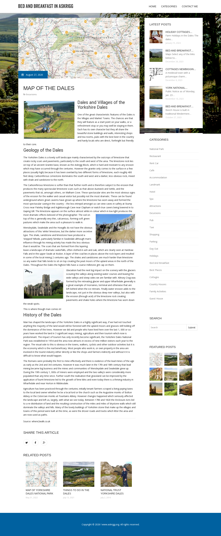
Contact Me (190, 6)
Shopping (154, 234)
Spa (151, 198)
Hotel (152, 191)
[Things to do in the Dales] (79, 474)
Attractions (155, 205)
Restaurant (155, 156)
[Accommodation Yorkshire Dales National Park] (155, 374)
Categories (169, 6)
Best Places (155, 270)
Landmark (154, 184)
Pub (151, 220)
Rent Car (154, 163)
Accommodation (158, 177)
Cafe (151, 170)
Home (152, 6)
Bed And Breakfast (159, 262)
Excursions (31, 94)
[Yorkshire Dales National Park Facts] (155, 389)
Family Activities (157, 291)
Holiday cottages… (179, 32)
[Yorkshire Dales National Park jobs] (185, 374)
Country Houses (157, 284)
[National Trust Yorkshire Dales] (117, 474)
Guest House (156, 298)
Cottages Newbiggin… (181, 69)
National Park (156, 149)
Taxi (151, 227)
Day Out (153, 248)
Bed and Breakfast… (179, 50)
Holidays (153, 255)
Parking (153, 241)
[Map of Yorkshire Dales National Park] (42, 474)
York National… (177, 87)
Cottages (154, 277)
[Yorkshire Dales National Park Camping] (170, 389)
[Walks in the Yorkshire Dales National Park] (170, 374)
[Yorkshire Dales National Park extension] (185, 389)
